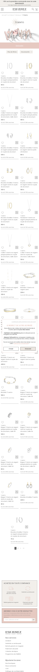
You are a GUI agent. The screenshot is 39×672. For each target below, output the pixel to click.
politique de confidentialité (21, 343)
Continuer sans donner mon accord (24, 322)
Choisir (11, 349)
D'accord (28, 349)
